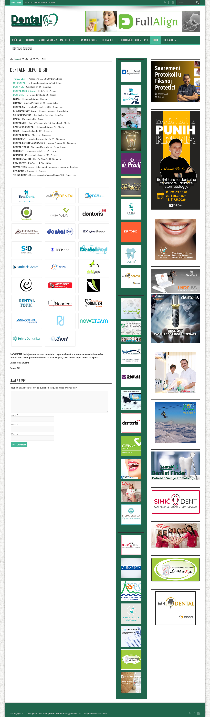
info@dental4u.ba (72, 713)
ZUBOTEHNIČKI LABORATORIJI (133, 40)
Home (17, 59)
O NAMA (30, 40)
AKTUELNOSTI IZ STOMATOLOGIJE (56, 40)
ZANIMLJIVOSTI (88, 40)
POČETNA (16, 40)
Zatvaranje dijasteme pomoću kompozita (42, 2)
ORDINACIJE (107, 40)
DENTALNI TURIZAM (22, 48)
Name (13, 415)
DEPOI (155, 40)
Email (13, 424)
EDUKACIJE (169, 40)
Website (14, 434)
